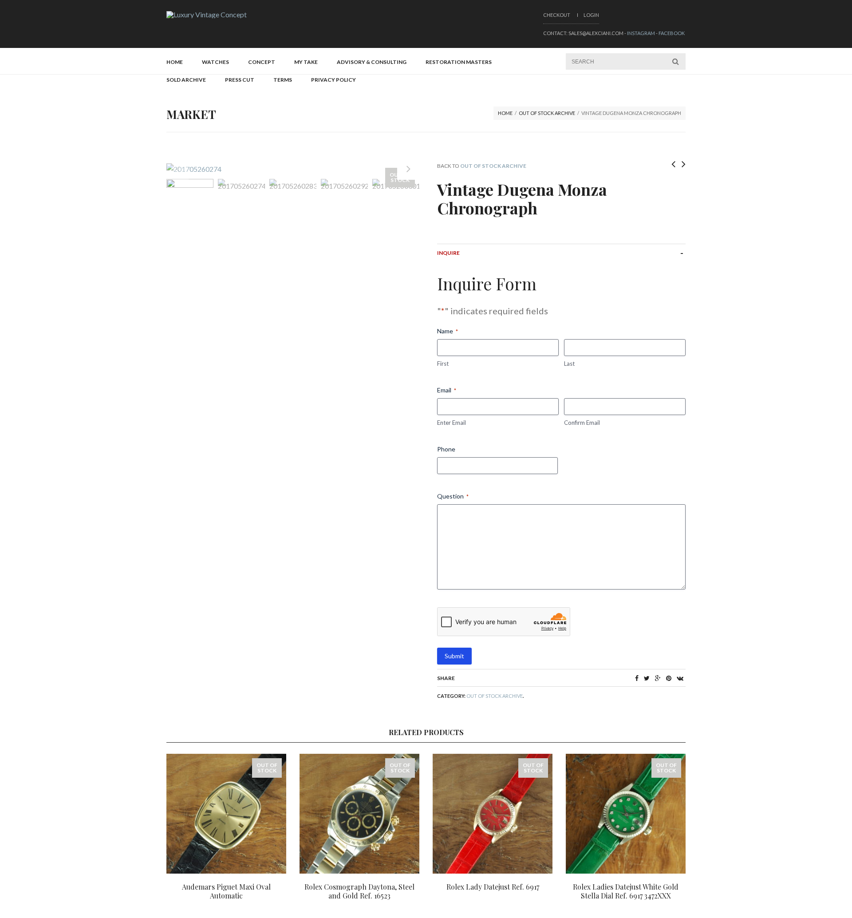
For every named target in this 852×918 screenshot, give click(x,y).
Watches (215, 62)
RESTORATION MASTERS (459, 62)
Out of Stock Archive (547, 113)
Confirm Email (582, 422)
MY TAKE (306, 62)
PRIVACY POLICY (333, 79)
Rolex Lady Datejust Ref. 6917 (492, 886)
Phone (446, 449)
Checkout (556, 15)
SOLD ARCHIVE (186, 79)
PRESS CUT (239, 79)
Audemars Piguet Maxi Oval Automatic (226, 891)
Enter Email (451, 422)
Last (569, 363)
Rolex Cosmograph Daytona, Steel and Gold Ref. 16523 (359, 891)
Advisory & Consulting (371, 62)
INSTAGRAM (641, 33)
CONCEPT (261, 62)
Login (591, 15)
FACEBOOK (672, 33)
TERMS (282, 79)
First (443, 363)
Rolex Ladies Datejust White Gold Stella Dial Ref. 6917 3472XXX (625, 891)
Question (453, 496)
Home (174, 62)
